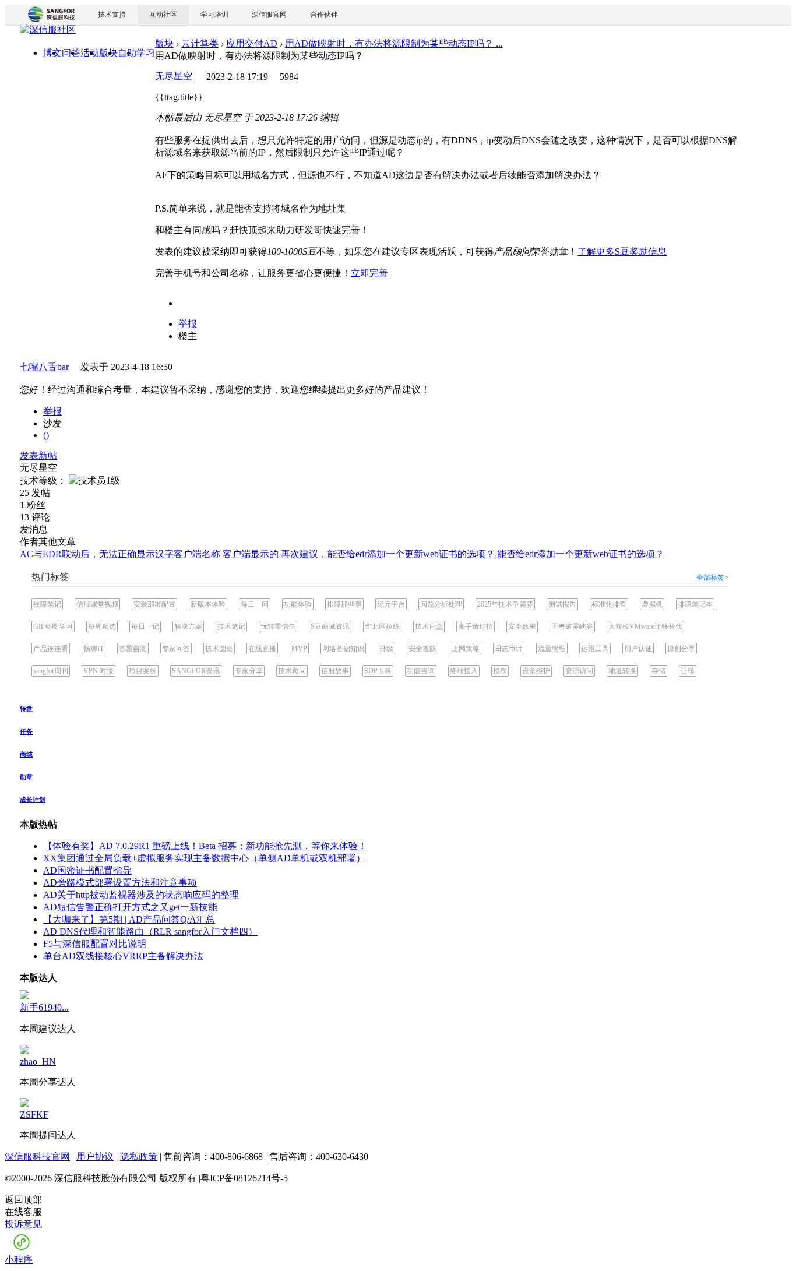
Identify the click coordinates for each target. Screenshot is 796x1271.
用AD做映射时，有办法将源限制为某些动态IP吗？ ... (394, 43)
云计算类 (200, 43)
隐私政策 (138, 1156)
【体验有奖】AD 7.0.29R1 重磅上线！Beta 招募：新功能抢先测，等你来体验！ (205, 846)
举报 (187, 324)
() (46, 435)
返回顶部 (23, 1200)
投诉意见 (23, 1224)
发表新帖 (38, 455)
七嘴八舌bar (44, 367)
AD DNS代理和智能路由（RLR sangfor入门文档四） (150, 931)
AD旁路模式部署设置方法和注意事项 (120, 883)
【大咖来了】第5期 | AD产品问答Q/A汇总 (129, 919)
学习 (145, 53)
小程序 (19, 1260)
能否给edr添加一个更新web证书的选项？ (580, 554)
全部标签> (712, 577)
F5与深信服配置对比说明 (94, 944)
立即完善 (369, 273)
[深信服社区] (48, 31)
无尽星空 (173, 76)
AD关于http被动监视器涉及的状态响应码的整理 (141, 895)
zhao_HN (38, 1061)
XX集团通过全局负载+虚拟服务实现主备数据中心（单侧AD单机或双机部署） (204, 858)
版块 (164, 43)
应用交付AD (251, 43)
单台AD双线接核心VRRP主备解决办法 (123, 956)
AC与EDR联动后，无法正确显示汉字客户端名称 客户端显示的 (149, 554)
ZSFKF (34, 1114)
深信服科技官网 (37, 1156)
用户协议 (95, 1156)
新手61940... (44, 1007)
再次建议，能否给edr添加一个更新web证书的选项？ (388, 554)
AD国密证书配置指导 (87, 870)
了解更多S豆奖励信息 (622, 251)
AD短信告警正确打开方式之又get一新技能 (130, 907)
